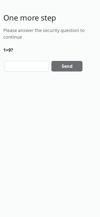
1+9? (8, 50)
